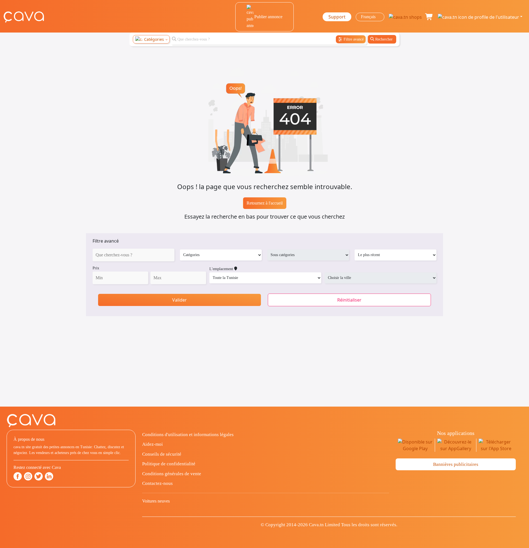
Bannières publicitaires (455, 464)
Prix (96, 268)
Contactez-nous (157, 483)
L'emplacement (221, 269)
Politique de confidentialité (168, 463)
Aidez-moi (152, 444)
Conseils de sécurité (161, 454)
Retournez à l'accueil (265, 203)
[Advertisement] (264, 368)
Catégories (154, 39)
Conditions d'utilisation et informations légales (188, 434)
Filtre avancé (106, 241)
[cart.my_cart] (429, 17)
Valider (179, 300)
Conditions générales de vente (171, 473)
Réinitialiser (349, 300)
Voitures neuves (156, 501)
